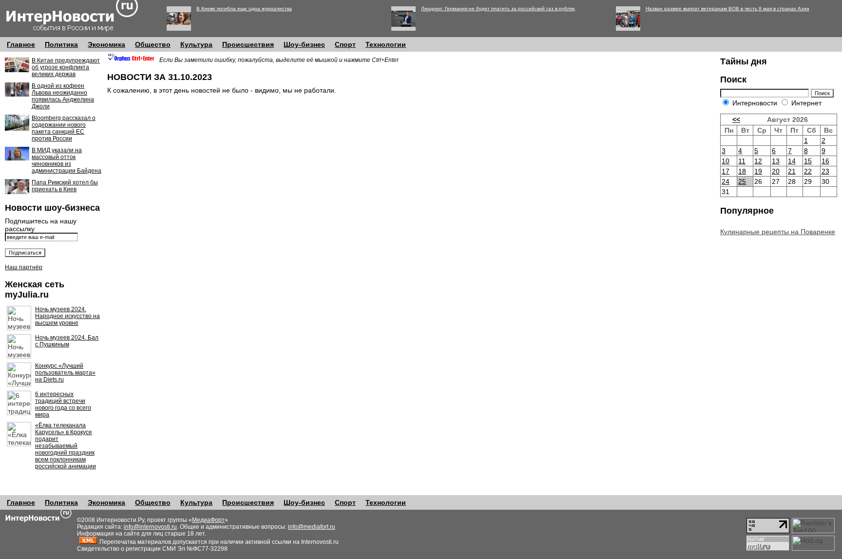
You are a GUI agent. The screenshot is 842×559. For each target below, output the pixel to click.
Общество (153, 44)
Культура (196, 44)
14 (792, 161)
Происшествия (248, 44)
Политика (61, 44)
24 (725, 181)
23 (825, 171)
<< (736, 119)
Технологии (385, 44)
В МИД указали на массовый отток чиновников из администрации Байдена (66, 160)
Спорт (345, 44)
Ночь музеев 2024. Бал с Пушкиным (66, 341)
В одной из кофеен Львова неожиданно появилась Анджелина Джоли (63, 96)
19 (758, 171)
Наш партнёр (23, 267)
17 (725, 171)
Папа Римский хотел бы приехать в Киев (65, 186)
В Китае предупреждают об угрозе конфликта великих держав (66, 67)
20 (776, 171)
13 (776, 161)
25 (742, 181)
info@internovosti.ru (150, 526)
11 (742, 161)
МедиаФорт (208, 520)
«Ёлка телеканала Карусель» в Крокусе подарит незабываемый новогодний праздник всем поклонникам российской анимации (65, 446)
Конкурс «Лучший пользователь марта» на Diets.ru (65, 372)
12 (758, 161)
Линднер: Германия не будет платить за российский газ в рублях (498, 8)
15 (808, 161)
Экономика (106, 44)
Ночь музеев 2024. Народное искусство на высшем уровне (67, 316)
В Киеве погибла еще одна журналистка (244, 8)
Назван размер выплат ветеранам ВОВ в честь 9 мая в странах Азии (727, 8)
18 (742, 171)
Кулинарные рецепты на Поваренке (777, 232)
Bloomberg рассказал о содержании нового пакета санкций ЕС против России (64, 128)
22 (808, 171)
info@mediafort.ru (311, 526)
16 (825, 161)
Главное (21, 44)
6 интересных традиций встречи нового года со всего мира (63, 404)
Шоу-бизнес (304, 44)
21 (792, 171)
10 (725, 161)
